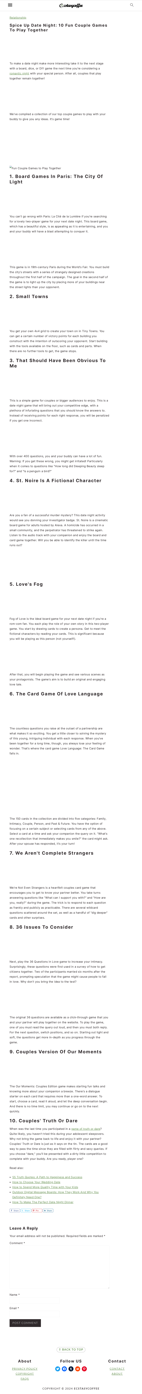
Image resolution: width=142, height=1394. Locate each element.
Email (14, 1308)
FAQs (25, 1378)
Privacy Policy (25, 1368)
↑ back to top (71, 1349)
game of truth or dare (85, 1128)
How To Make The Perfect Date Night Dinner (42, 1202)
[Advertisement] (59, 47)
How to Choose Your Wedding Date (36, 1182)
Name (15, 1294)
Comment (17, 1243)
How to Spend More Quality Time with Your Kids (45, 1187)
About (117, 1373)
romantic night (19, 73)
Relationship (18, 17)
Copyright (25, 1373)
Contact (117, 1368)
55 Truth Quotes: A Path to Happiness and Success (47, 1177)
